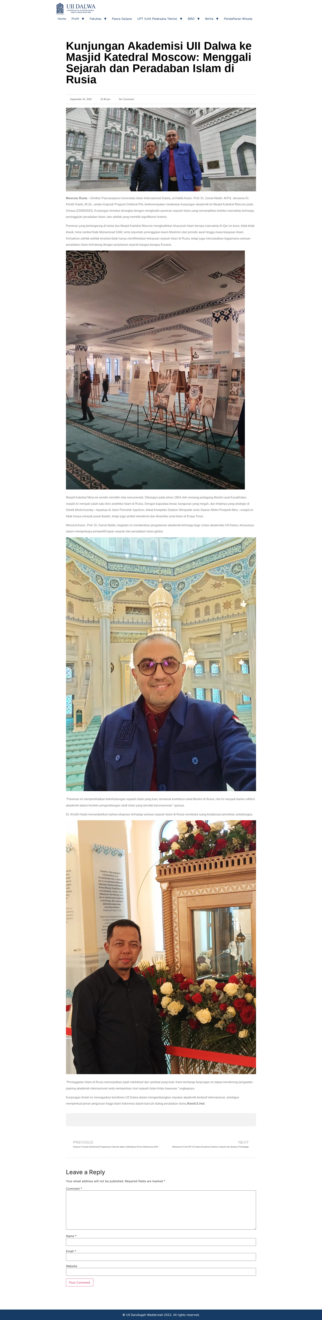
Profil (75, 19)
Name (71, 1236)
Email (71, 1251)
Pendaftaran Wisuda (238, 19)
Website (71, 1266)
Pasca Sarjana (122, 19)
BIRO (191, 19)
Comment (74, 1188)
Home (62, 19)
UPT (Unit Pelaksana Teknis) (157, 19)
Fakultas (95, 19)
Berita (209, 19)
